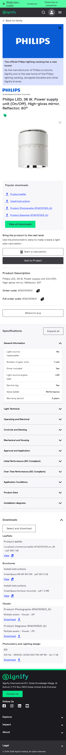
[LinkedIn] (20, 706)
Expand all (53, 331)
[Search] (43, 12)
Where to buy (33, 313)
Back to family (14, 20)
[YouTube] (27, 706)
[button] (6, 146)
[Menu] (59, 12)
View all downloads (20, 224)
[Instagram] (12, 706)
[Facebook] (4, 706)
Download (10, 619)
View (6, 555)
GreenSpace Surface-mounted (16, 94)
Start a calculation (35, 251)
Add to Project (33, 260)
